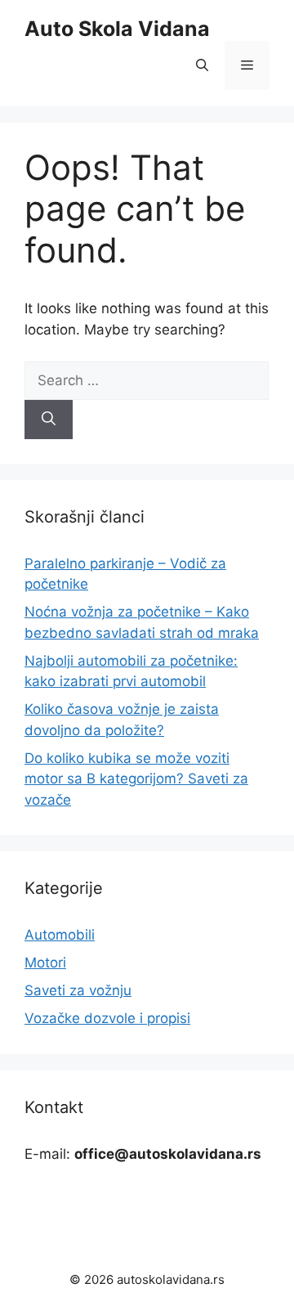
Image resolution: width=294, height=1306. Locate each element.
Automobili (59, 935)
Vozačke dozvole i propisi (107, 1018)
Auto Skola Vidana (117, 28)
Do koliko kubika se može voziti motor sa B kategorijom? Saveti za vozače (136, 779)
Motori (45, 962)
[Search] (48, 419)
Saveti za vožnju (77, 990)
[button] (202, 65)
